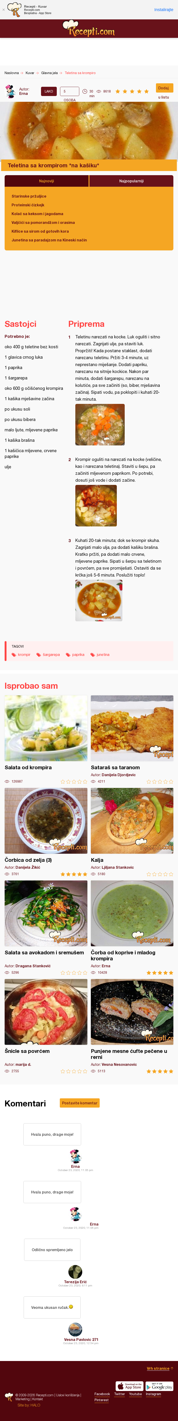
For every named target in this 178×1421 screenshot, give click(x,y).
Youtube (135, 1394)
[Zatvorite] (3, 9)
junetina (103, 654)
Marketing (23, 1399)
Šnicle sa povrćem (46, 1026)
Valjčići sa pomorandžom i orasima (43, 222)
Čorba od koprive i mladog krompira (132, 927)
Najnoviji (46, 181)
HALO (35, 1405)
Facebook (102, 1394)
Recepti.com (89, 28)
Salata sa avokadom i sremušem (46, 927)
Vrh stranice (158, 1368)
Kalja (132, 832)
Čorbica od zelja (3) (46, 832)
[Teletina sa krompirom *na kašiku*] (118, 424)
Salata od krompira (46, 739)
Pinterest (102, 1400)
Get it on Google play (159, 1386)
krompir (24, 654)
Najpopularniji (131, 181)
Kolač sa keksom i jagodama (37, 213)
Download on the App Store (129, 1386)
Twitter (119, 1394)
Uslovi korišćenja (67, 1395)
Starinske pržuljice (29, 196)
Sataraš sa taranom (132, 739)
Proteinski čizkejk (28, 205)
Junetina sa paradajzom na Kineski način (49, 240)
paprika (78, 654)
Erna (23, 93)
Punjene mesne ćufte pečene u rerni (132, 1026)
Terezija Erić (75, 1282)
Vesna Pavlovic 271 (81, 1339)
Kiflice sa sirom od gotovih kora (40, 231)
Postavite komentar (79, 1103)
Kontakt (37, 1399)
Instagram (153, 1394)
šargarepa (51, 654)
